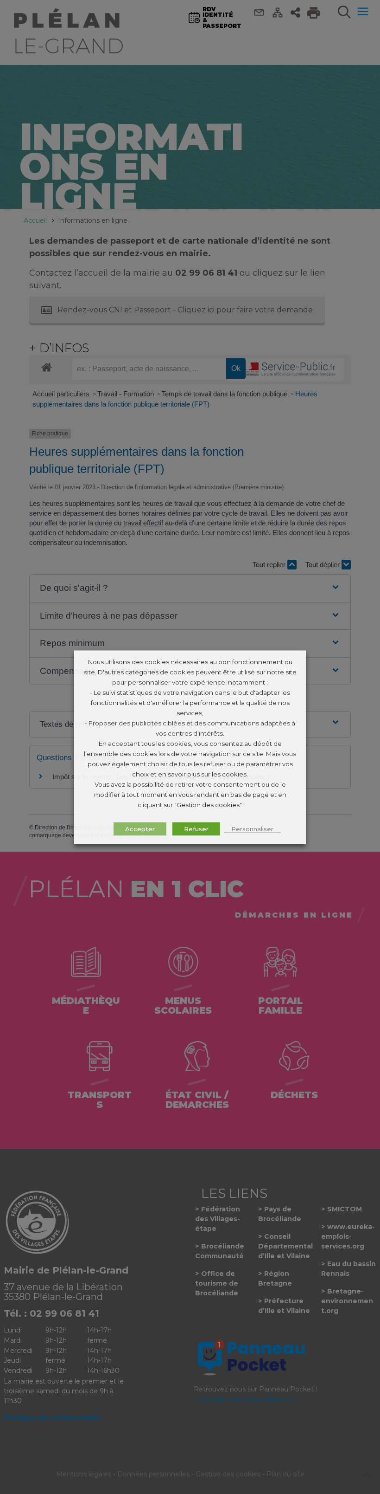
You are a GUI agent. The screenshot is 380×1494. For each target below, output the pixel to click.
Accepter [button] (140, 828)
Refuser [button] (196, 828)
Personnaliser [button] (252, 828)
